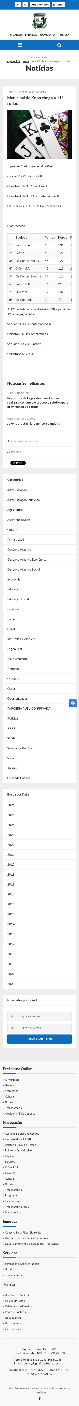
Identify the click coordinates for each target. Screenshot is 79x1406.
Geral (26, 61)
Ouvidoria (47, 34)
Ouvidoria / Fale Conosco (20, 1113)
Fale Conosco (13, 1201)
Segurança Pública (19, 748)
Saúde (11, 738)
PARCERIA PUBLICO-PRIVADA (28, 708)
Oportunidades (17, 698)
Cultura (12, 529)
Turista (63, 34)
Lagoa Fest (14, 649)
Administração (17, 490)
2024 (11, 825)
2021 (11, 854)
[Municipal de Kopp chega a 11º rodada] (39, 134)
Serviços (10, 1161)
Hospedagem (13, 1317)
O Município (12, 1079)
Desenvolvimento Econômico (27, 559)
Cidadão (16, 34)
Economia (13, 579)
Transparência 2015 (17, 1206)
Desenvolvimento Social (23, 569)
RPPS (11, 728)
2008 (11, 983)
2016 (11, 904)
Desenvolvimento (19, 549)
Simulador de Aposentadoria (22, 1263)
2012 (11, 944)
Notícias (10, 1102)
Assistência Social (19, 519)
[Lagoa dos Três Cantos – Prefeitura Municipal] (39, 21)
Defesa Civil (15, 539)
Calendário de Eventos (18, 1306)
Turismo (12, 768)
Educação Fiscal (18, 599)
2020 (11, 864)
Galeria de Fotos (15, 1300)
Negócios (13, 668)
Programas (11, 1195)
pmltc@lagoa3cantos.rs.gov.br (43, 1363)
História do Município (17, 1295)
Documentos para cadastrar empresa (27, 1238)
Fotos (11, 619)
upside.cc (41, 1392)
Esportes (13, 609)
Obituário (13, 678)
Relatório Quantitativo (18, 1150)
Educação (13, 589)
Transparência (13, 1107)
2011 (11, 954)
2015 (11, 914)
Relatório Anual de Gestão (20, 1144)
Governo (10, 1085)
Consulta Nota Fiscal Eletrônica (23, 1232)
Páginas (9, 1156)
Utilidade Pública (18, 778)
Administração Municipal (24, 500)
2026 (11, 805)
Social (11, 758)
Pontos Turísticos (15, 1312)
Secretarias (11, 1090)
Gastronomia (13, 1323)
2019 (11, 874)
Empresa (31, 34)
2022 (11, 844)
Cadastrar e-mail (39, 1039)
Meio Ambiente (17, 659)
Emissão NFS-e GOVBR (18, 1139)
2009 (11, 974)
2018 (11, 884)
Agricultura (15, 510)
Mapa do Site (13, 1212)
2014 (11, 924)
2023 (11, 834)
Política (12, 718)
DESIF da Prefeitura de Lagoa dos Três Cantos (32, 1243)
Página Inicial (13, 61)
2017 (11, 894)
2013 (11, 934)
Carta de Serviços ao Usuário (22, 1133)
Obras (11, 688)
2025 (11, 815)
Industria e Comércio (21, 639)
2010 (11, 964)
